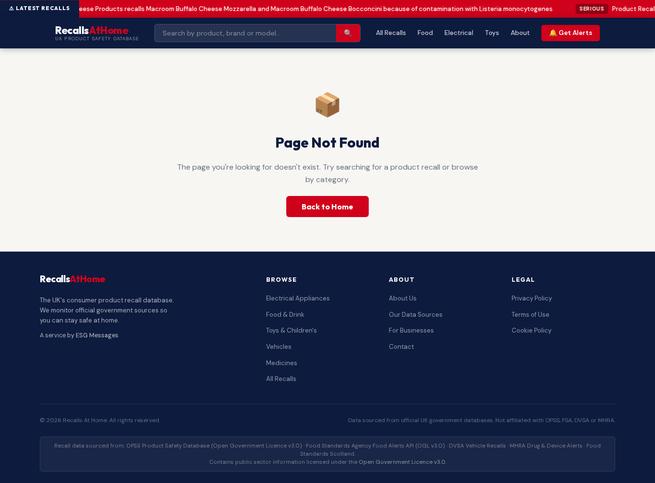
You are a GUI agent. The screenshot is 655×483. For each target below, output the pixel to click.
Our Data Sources (416, 314)
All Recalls (391, 33)
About (520, 33)
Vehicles (279, 347)
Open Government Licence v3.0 (402, 462)
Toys (492, 33)
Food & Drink (285, 314)
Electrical (458, 33)
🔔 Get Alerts (570, 33)
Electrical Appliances (298, 298)
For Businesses (411, 330)
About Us (403, 298)
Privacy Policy (532, 298)
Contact (401, 347)
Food (425, 33)
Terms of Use (531, 314)
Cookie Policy (531, 330)
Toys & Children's (291, 330)
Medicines (281, 363)
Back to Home (327, 206)
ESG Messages (97, 335)
